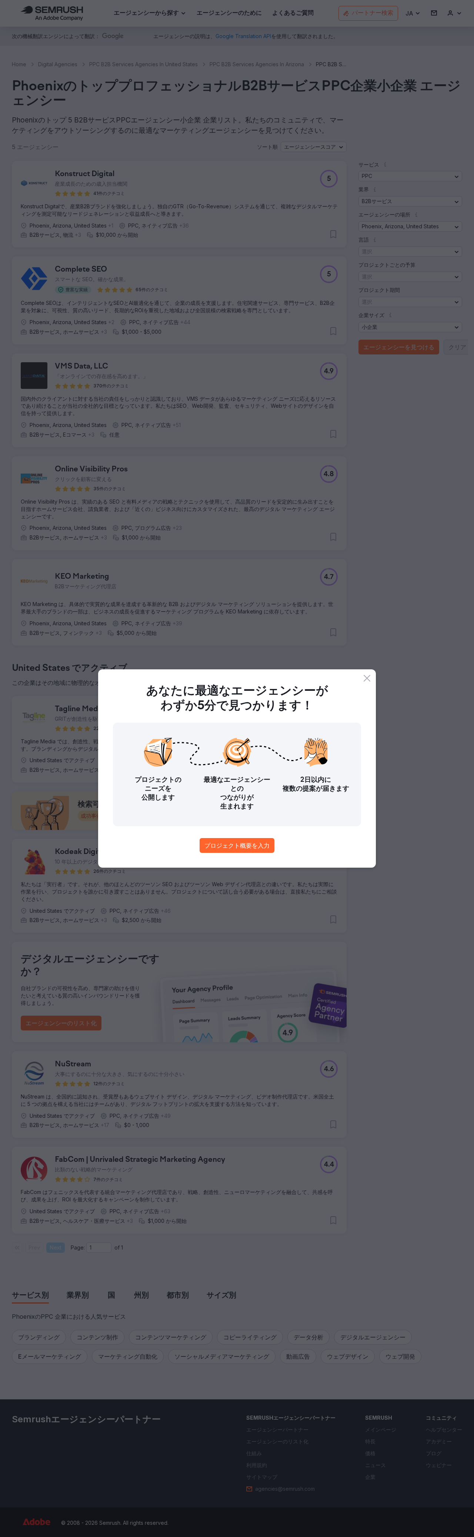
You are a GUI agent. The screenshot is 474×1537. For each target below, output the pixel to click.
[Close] (367, 678)
